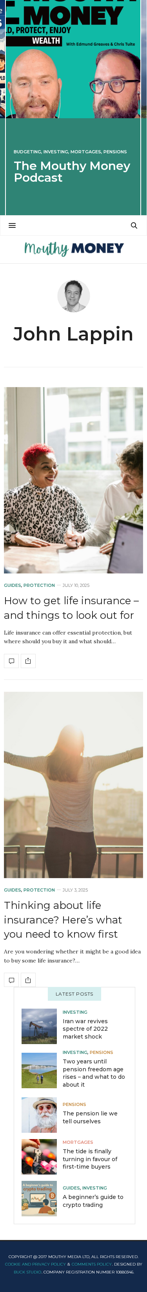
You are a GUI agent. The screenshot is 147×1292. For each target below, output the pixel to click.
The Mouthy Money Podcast (72, 171)
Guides (12, 585)
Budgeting (27, 152)
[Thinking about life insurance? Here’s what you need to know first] (73, 785)
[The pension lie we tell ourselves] (42, 1115)
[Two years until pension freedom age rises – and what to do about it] (42, 1070)
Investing (56, 152)
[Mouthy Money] (73, 249)
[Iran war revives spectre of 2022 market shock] (42, 1026)
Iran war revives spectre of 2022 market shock (85, 1029)
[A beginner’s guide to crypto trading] (42, 1198)
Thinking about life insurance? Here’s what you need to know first (63, 919)
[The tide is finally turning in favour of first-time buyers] (42, 1157)
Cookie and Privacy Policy (35, 1264)
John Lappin (73, 333)
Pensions (115, 152)
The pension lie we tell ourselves (90, 1117)
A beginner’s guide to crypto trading (93, 1200)
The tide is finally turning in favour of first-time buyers (90, 1159)
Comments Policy (92, 1264)
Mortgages (86, 152)
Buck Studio (27, 1272)
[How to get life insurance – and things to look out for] (73, 480)
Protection (39, 585)
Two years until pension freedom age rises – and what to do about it (94, 1073)
